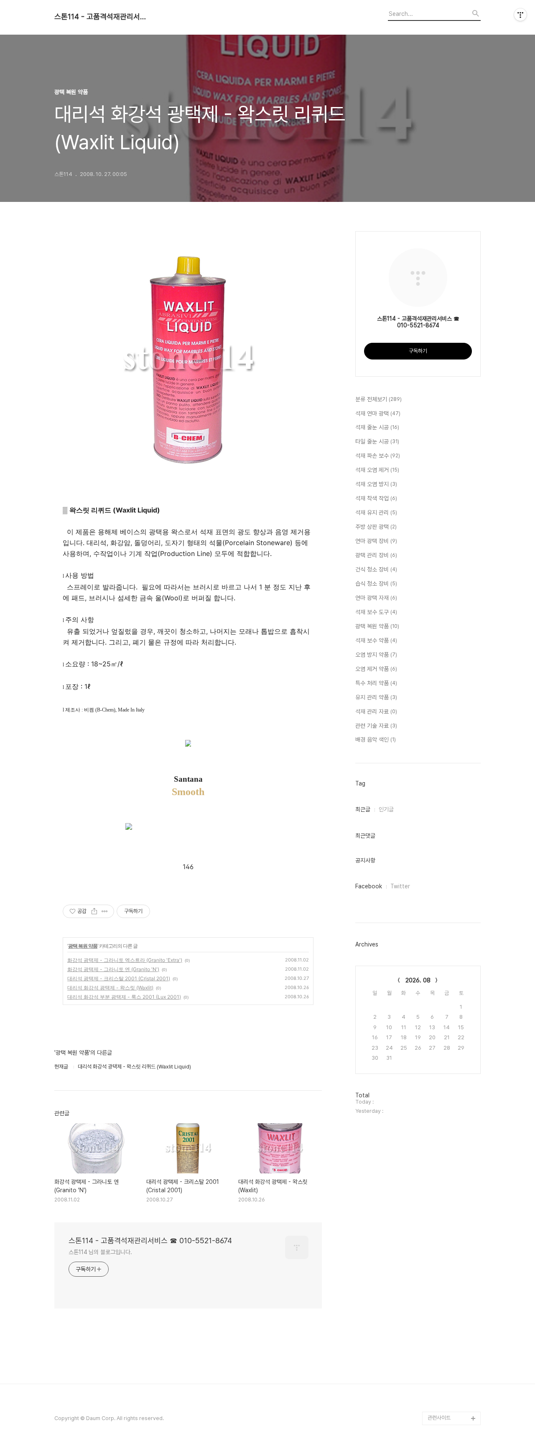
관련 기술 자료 (376, 725)
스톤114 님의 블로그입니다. (100, 1252)
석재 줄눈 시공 (377, 427)
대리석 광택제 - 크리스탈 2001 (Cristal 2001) (118, 978)
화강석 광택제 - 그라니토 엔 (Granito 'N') (113, 969)
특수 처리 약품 (376, 683)
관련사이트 (439, 1418)
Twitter (400, 886)
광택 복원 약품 (82, 946)
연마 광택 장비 (376, 541)
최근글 (362, 809)
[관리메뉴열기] (520, 14)
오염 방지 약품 (376, 654)
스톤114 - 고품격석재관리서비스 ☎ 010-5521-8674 (100, 17)
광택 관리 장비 (376, 555)
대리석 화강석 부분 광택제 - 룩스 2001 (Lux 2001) (124, 997)
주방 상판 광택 (376, 526)
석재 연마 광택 (377, 413)
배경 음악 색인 (375, 739)
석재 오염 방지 (376, 484)
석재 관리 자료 (376, 711)
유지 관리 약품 (376, 697)
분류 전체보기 (378, 399)
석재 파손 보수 (377, 455)
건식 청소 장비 (376, 569)
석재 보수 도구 (376, 612)
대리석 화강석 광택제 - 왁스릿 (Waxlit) (110, 987)
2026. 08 (418, 980)
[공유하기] (94, 911)
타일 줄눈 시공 (377, 441)
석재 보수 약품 (376, 640)
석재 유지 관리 (376, 512)
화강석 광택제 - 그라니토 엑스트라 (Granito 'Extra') (124, 960)
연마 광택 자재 (376, 597)
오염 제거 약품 (376, 669)
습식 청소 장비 (376, 583)
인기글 (386, 809)
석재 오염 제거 (377, 470)
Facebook (368, 886)
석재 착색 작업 (376, 498)
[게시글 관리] (104, 911)
